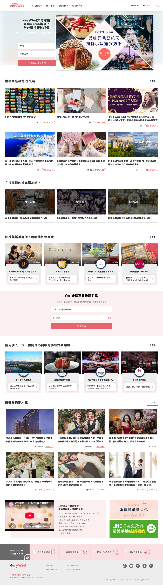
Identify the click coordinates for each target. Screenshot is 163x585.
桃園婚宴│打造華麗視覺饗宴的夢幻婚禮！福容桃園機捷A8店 (99, 387)
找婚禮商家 (37, 5)
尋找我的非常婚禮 (37, 62)
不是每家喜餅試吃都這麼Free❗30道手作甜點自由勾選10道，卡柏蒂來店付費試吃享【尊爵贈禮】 (61, 278)
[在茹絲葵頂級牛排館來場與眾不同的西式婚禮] (104, 42)
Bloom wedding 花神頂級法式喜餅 (22, 278)
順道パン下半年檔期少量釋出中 (99, 278)
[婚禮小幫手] (134, 528)
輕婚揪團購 (77, 5)
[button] (148, 67)
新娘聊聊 (50, 5)
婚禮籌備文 (63, 5)
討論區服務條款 (52, 570)
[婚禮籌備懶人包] (134, 509)
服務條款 (49, 565)
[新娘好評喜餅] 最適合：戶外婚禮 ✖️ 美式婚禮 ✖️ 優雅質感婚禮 (138, 278)
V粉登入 (146, 5)
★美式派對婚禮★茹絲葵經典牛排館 (60, 387)
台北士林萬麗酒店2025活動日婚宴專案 (22, 387)
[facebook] (143, 566)
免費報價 (81, 326)
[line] (130, 566)
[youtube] (123, 566)
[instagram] (136, 566)
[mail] (150, 566)
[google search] (157, 5)
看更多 (153, 81)
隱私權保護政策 (73, 565)
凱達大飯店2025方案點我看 (138, 387)
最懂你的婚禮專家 (74, 570)
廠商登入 (135, 5)
